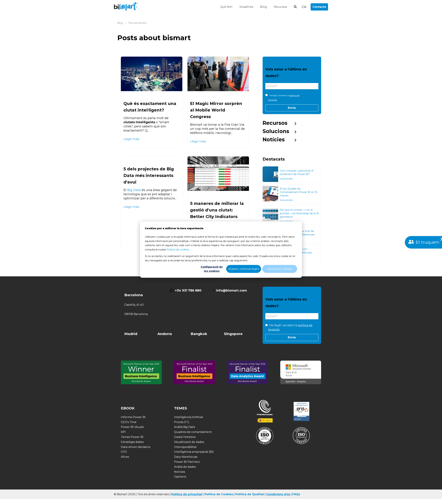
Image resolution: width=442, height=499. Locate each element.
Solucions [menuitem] (276, 131)
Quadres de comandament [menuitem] (193, 432)
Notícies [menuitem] (274, 139)
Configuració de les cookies (212, 269)
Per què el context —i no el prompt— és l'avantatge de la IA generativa (299, 213)
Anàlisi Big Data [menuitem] (184, 427)
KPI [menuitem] (123, 432)
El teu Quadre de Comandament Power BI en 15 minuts (298, 192)
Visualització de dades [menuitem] (189, 442)
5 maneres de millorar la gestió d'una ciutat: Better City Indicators (217, 210)
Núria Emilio (286, 178)
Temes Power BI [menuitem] (132, 437)
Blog (263, 6)
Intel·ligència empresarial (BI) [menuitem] (194, 451)
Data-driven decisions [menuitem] (135, 447)
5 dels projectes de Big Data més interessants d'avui (148, 175)
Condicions (274, 494)
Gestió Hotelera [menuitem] (184, 437)
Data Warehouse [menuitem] (185, 456)
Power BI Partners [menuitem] (187, 461)
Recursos (280, 6)
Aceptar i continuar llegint (243, 268)
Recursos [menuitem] (275, 123)
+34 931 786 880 (188, 290)
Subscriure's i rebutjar (279, 268)
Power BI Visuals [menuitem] (132, 427)
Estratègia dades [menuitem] (132, 442)
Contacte (319, 6)
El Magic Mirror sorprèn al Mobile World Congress (216, 110)
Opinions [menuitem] (180, 476)
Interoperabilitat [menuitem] (185, 447)
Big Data (134, 190)
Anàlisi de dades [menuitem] (185, 466)
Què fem (226, 6)
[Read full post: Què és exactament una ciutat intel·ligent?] (151, 74)
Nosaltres (246, 6)
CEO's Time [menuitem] (128, 422)
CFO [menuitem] (124, 451)
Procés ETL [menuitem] (182, 422)
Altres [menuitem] (125, 456)
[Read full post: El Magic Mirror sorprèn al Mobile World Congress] (218, 74)
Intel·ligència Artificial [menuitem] (188, 417)
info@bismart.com (231, 290)
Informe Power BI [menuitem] (133, 417)
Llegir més (131, 139)
